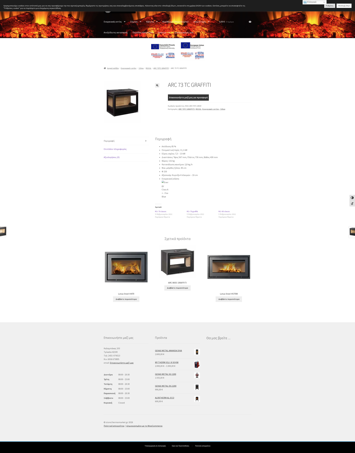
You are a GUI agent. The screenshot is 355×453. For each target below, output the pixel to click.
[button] (157, 85)
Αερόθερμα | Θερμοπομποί (175, 21)
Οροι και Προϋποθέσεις (180, 446)
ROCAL (148, 68)
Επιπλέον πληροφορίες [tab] (115, 149)
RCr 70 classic (160, 211)
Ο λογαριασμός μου (184, 32)
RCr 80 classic (224, 211)
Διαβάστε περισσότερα (126, 299)
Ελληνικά (311, 2)
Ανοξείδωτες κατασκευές (116, 32)
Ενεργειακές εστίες (113, 21)
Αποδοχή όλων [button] (344, 6)
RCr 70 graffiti (192, 211)
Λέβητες (150, 21)
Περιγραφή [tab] (109, 140)
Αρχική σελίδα (113, 68)
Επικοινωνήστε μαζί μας (122, 362)
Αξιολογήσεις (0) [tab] (112, 157)
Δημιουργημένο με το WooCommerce (144, 425)
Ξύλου (141, 68)
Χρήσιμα (162, 32)
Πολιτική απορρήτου (114, 425)
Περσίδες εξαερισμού (143, 32)
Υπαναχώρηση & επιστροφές (155, 446)
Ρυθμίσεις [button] (330, 6)
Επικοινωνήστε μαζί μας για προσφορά (188, 97)
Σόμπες (134, 21)
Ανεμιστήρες (199, 21)
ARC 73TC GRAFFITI (161, 68)
